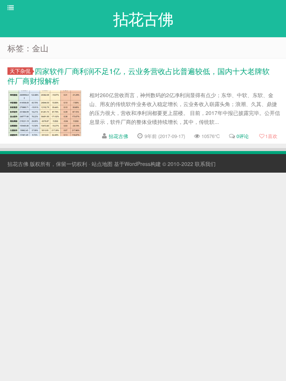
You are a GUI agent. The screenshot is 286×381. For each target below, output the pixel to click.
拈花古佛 (118, 136)
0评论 (242, 136)
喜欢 (271, 136)
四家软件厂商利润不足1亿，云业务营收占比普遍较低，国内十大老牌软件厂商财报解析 (138, 75)
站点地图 (102, 163)
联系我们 (205, 163)
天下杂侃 (20, 70)
